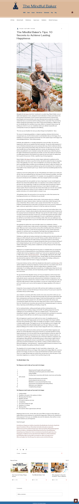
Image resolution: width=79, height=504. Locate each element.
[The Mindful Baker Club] (39, 468)
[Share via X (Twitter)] (20, 449)
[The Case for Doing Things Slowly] (19, 468)
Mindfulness (28, 20)
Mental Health (20, 20)
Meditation (44, 20)
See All (67, 460)
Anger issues (36, 20)
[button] (72, 12)
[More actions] (61, 28)
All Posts (12, 20)
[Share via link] (26, 449)
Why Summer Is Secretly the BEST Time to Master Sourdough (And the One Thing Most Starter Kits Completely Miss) (59, 475)
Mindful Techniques (53, 20)
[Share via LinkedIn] (23, 449)
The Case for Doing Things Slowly (19, 475)
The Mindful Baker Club (38, 475)
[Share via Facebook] (17, 449)
